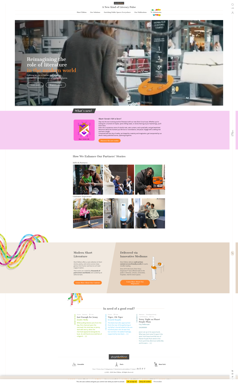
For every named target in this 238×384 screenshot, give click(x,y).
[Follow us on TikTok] (232, 376)
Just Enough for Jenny (87, 317)
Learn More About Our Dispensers (135, 283)
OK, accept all (132, 382)
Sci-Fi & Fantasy (144, 317)
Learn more (35, 85)
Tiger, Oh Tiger (115, 317)
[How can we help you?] (232, 253)
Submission (156, 12)
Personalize (158, 382)
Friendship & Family (151, 314)
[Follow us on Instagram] (232, 373)
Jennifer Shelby (82, 320)
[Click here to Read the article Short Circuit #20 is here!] (84, 130)
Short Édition (81, 12)
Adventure (141, 314)
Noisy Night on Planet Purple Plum (149, 320)
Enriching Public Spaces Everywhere (117, 12)
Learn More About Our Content (88, 283)
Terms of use (100, 369)
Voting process (109, 369)
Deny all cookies (145, 382)
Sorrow (79, 314)
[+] (86, 336)
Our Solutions (95, 12)
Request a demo (56, 85)
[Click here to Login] (232, 13)
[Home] (119, 3)
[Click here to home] (119, 356)
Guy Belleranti (144, 324)
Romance (84, 314)
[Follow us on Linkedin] (232, 370)
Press (94, 369)
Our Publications (140, 12)
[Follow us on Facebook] (145, 369)
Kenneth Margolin (114, 320)
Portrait (110, 314)
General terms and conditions (122, 369)
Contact (133, 369)
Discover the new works (110, 141)
